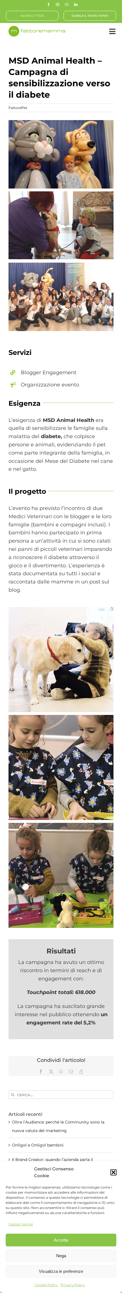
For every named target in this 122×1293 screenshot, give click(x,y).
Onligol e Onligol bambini (38, 1145)
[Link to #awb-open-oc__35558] (112, 31)
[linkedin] (75, 4)
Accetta (61, 1240)
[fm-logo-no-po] (37, 28)
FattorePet (18, 108)
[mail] (66, 4)
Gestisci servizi (21, 1224)
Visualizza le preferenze (61, 1271)
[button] (113, 1172)
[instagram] (57, 4)
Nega (61, 1255)
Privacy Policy (73, 1285)
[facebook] (48, 4)
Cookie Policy (46, 1285)
